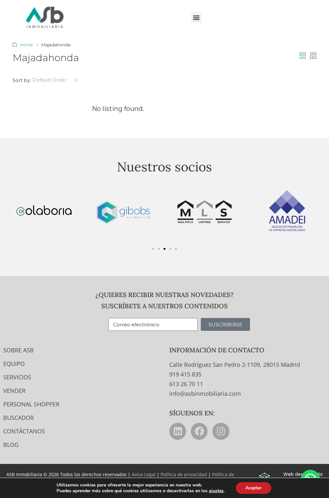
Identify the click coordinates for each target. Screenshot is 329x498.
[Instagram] (220, 431)
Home (26, 44)
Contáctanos (24, 431)
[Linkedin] (177, 431)
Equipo (14, 363)
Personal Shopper (31, 404)
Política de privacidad (184, 474)
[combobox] (55, 80)
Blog (11, 444)
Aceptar (253, 488)
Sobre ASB (18, 350)
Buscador (18, 417)
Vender (14, 390)
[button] (196, 17)
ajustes (216, 491)
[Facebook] (199, 431)
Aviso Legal (144, 474)
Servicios (17, 377)
